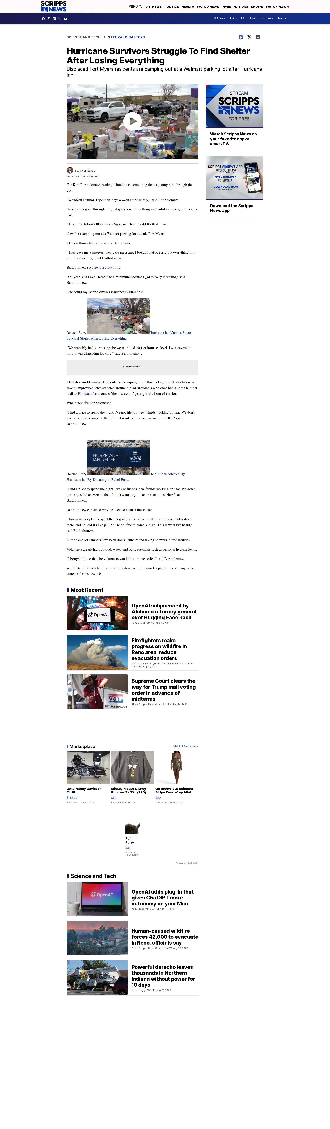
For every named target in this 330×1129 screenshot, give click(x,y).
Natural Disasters (126, 37)
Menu (134, 6)
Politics (171, 7)
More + (282, 18)
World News (208, 7)
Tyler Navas (87, 170)
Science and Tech (84, 37)
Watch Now (276, 7)
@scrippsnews (66, 18)
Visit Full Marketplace (185, 746)
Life (243, 18)
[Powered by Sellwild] (192, 863)
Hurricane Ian (88, 393)
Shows (257, 7)
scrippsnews (44, 18)
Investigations (235, 7)
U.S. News (154, 7)
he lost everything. (107, 267)
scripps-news (55, 18)
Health (188, 7)
